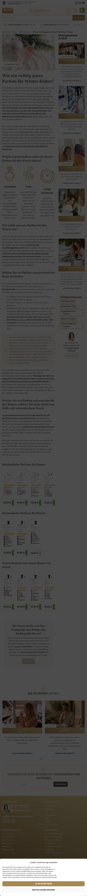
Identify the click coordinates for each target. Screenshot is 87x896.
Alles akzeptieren (43, 883)
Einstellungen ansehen (43, 890)
